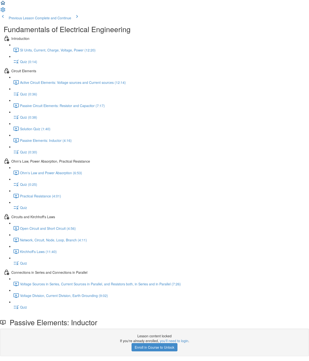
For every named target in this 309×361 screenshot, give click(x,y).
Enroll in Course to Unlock (154, 347)
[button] (3, 4)
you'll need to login (174, 340)
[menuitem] (3, 11)
